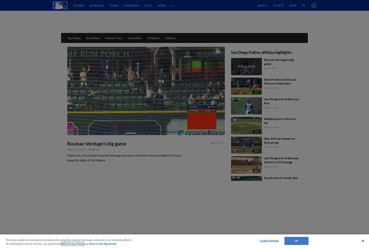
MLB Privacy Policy (73, 243)
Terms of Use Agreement (102, 243)
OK (296, 240)
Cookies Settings (269, 240)
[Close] (363, 241)
